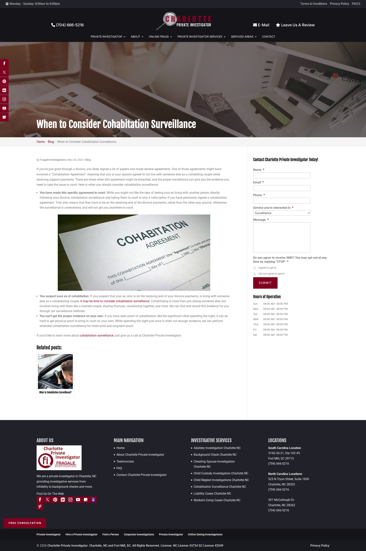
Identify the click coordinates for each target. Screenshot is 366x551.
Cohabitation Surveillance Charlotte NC (220, 486)
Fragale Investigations (53, 159)
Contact (268, 36)
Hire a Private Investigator (81, 534)
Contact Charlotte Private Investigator (141, 475)
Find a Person (110, 534)
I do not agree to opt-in (271, 273)
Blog (88, 159)
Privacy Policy (339, 4)
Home (120, 448)
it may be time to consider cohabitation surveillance (114, 301)
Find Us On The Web (50, 494)
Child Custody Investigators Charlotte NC (221, 473)
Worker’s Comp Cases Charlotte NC (217, 500)
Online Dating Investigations (205, 534)
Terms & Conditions (313, 4)
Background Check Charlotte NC (215, 454)
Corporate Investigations (139, 534)
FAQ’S (356, 4)
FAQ (119, 468)
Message (261, 220)
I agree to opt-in (267, 267)
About (135, 36)
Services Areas (242, 36)
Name (258, 170)
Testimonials (125, 461)
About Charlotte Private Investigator (140, 454)
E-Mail (263, 25)
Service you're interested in (273, 208)
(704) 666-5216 (69, 25)
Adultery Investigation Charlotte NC (217, 448)
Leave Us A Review (297, 25)
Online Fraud (159, 36)
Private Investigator (106, 36)
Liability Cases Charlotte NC (212, 493)
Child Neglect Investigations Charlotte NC (221, 480)
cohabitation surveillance (96, 335)
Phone (259, 195)
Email (258, 182)
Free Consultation (25, 522)
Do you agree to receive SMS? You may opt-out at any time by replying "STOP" (290, 259)
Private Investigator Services (199, 36)
